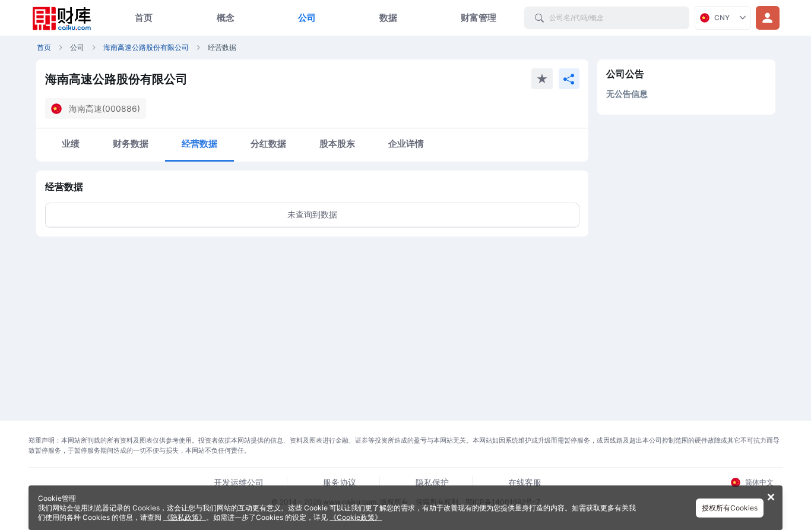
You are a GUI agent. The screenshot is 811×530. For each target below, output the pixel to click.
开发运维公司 (239, 482)
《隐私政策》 (184, 517)
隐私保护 (432, 482)
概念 (226, 17)
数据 (388, 17)
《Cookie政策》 (356, 517)
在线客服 (524, 482)
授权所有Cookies (730, 507)
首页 (144, 17)
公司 (307, 17)
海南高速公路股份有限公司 (146, 47)
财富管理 (478, 17)
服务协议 (339, 482)
